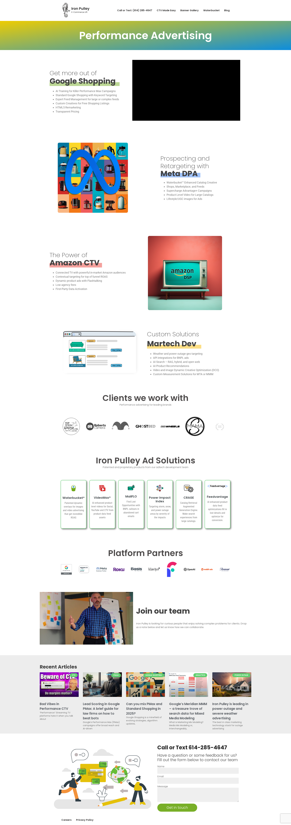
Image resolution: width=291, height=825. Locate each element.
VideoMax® (102, 498)
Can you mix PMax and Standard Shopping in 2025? (144, 709)
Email (160, 776)
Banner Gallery (189, 10)
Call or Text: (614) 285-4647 (134, 10)
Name (160, 766)
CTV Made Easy (166, 10)
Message (162, 786)
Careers (66, 820)
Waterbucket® (73, 498)
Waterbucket (211, 10)
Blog (227, 10)
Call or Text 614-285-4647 (192, 747)
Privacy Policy (85, 820)
